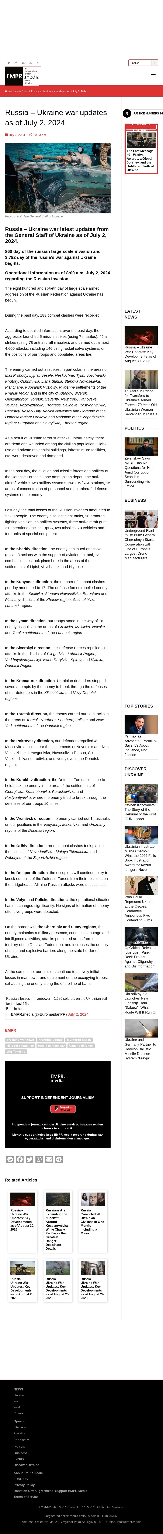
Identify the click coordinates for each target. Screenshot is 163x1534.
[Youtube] (30, 62)
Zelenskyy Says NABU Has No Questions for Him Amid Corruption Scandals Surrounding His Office (139, 472)
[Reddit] (10, 1159)
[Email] (49, 1159)
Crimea (18, 1413)
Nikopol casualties (20, 1045)
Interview (20, 1427)
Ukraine (19, 1395)
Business (20, 1453)
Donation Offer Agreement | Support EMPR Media (50, 1491)
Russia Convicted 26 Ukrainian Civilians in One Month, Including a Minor (92, 1221)
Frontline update (50, 1039)
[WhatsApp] (39, 1159)
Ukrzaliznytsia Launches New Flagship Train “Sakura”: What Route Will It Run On (141, 1003)
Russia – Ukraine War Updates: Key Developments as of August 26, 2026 (22, 1288)
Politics (19, 1447)
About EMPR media (28, 1473)
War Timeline (16, 1051)
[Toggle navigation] (153, 75)
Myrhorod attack (79, 1039)
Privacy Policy (24, 1485)
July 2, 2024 (78, 1014)
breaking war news (20, 1039)
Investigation (22, 1439)
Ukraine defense (81, 1045)
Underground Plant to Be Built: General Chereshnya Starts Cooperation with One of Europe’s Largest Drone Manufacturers (140, 544)
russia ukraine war (51, 1045)
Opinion (19, 1421)
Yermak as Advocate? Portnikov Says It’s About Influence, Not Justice (141, 745)
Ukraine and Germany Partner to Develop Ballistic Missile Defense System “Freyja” (140, 1049)
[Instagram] (37, 62)
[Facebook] (16, 62)
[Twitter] (8, 62)
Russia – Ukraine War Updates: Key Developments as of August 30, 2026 (22, 1219)
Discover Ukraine (26, 1465)
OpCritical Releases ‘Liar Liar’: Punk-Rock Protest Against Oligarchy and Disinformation (140, 957)
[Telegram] (59, 1159)
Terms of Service (26, 1497)
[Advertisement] (81, 29)
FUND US (21, 1479)
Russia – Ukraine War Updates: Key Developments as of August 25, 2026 (57, 1288)
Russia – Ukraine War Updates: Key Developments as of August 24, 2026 (92, 1288)
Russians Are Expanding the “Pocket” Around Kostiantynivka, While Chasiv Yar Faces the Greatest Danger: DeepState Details (57, 1229)
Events (19, 1459)
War (16, 1401)
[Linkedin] (23, 62)
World (17, 1407)
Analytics (19, 1433)
